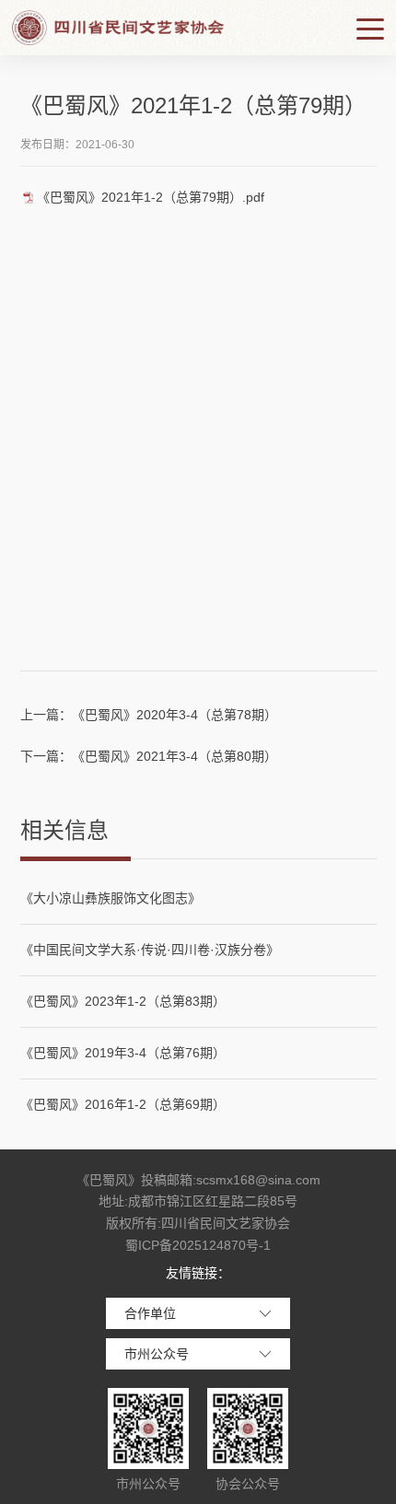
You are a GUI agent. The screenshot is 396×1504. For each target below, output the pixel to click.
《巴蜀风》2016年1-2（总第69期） (123, 1104)
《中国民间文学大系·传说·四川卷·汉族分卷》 (149, 949)
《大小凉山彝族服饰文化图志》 (110, 898)
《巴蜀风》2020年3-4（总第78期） (174, 714)
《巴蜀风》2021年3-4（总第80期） (174, 756)
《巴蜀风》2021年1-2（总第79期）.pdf (150, 197)
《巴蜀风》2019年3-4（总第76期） (123, 1052)
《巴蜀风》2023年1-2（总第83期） (123, 1001)
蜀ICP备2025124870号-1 (198, 1245)
